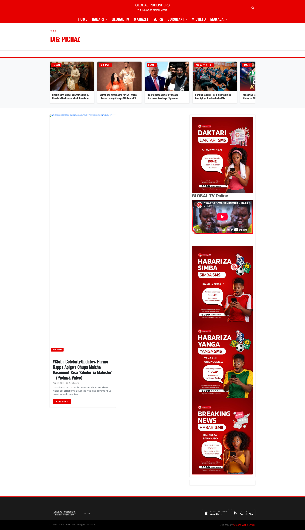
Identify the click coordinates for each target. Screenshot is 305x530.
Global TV (120, 19)
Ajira (158, 19)
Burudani (178, 19)
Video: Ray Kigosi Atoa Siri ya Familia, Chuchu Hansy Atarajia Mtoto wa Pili (118, 96)
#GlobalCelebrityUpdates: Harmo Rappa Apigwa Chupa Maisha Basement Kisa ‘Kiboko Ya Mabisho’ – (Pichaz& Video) (82, 369)
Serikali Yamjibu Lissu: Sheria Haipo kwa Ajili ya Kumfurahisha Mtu (213, 96)
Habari (101, 19)
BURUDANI (57, 349)
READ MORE (62, 401)
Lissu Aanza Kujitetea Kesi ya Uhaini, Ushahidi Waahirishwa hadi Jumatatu (70, 96)
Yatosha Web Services (244, 524)
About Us (89, 513)
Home (82, 19)
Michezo (199, 19)
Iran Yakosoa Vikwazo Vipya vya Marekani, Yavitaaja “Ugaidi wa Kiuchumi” (162, 98)
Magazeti (142, 19)
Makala (219, 19)
